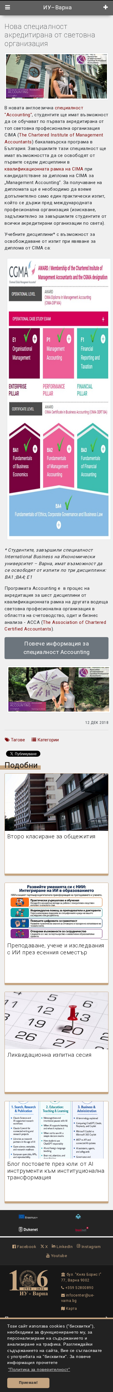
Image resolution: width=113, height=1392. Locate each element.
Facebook (26, 1246)
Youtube (58, 1255)
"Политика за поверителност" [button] (39, 1369)
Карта (71, 1308)
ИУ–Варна (57, 7)
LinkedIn (64, 1246)
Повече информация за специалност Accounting (57, 647)
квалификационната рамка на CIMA (44, 169)
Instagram (90, 1246)
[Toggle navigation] (8, 7)
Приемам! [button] (28, 1383)
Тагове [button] (17, 740)
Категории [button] (47, 740)
